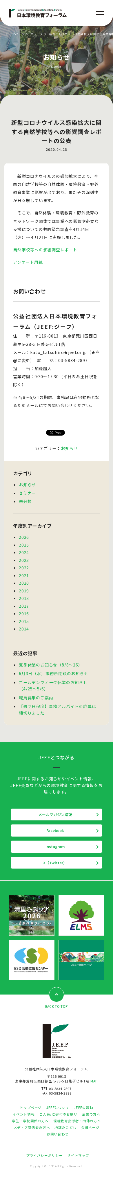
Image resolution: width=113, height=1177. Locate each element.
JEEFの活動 (83, 1107)
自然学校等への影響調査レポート (45, 250)
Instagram (55, 846)
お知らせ (69, 448)
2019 (24, 591)
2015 (24, 621)
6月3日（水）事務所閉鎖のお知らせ (53, 673)
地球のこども (65, 1127)
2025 (24, 545)
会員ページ (90, 1127)
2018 (24, 598)
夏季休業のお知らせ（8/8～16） (51, 665)
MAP (94, 1081)
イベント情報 (23, 1114)
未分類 (25, 501)
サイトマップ (78, 1155)
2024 (24, 552)
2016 (24, 613)
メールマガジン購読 (55, 814)
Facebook (55, 830)
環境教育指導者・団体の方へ (77, 1120)
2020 (24, 583)
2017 (24, 606)
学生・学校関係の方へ (30, 1120)
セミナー (27, 493)
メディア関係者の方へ (32, 1127)
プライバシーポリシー (44, 1155)
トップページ (15, 34)
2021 (24, 575)
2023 (24, 560)
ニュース (37, 34)
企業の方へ (91, 1114)
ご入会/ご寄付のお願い (58, 1114)
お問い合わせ (58, 1134)
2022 (24, 567)
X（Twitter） (55, 862)
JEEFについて (57, 1107)
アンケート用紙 (28, 262)
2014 (24, 629)
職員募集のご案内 (36, 697)
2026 (24, 537)
